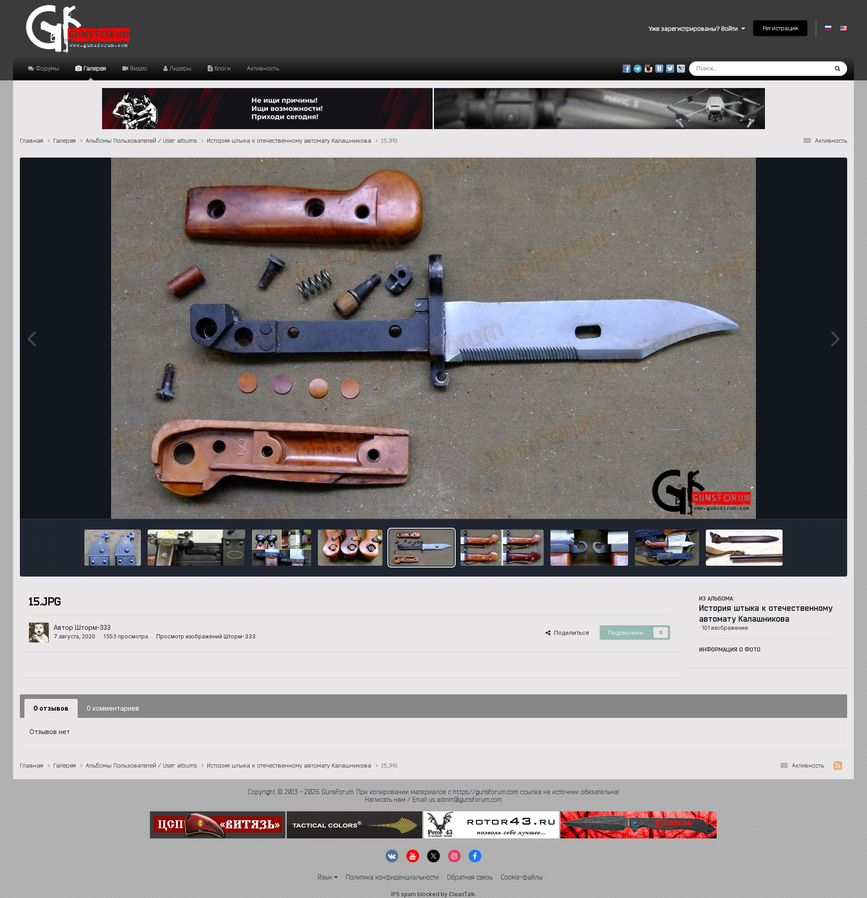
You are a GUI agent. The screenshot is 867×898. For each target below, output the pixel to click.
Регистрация (780, 28)
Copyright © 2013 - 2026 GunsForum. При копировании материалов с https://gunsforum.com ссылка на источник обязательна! (433, 792)
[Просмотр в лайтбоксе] (433, 338)
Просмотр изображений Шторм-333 (206, 636)
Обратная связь (470, 877)
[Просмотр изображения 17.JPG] (282, 548)
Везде (807, 68)
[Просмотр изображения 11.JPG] (744, 548)
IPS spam (403, 894)
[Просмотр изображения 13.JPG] (589, 548)
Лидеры (179, 68)
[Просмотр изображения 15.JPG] (421, 548)
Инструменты (808, 502)
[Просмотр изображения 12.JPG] (667, 548)
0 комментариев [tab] (113, 708)
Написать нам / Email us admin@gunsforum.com (433, 799)
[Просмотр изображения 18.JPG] (196, 548)
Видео (137, 68)
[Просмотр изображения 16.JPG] (350, 548)
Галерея (94, 68)
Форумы (46, 68)
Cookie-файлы (522, 877)
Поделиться (569, 632)
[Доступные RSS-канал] (838, 765)
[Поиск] (837, 68)
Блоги (222, 68)
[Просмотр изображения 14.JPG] (502, 548)
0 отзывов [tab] (51, 708)
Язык (325, 877)
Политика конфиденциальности (392, 877)
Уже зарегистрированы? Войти (695, 28)
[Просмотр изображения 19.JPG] (112, 548)
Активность (263, 68)
